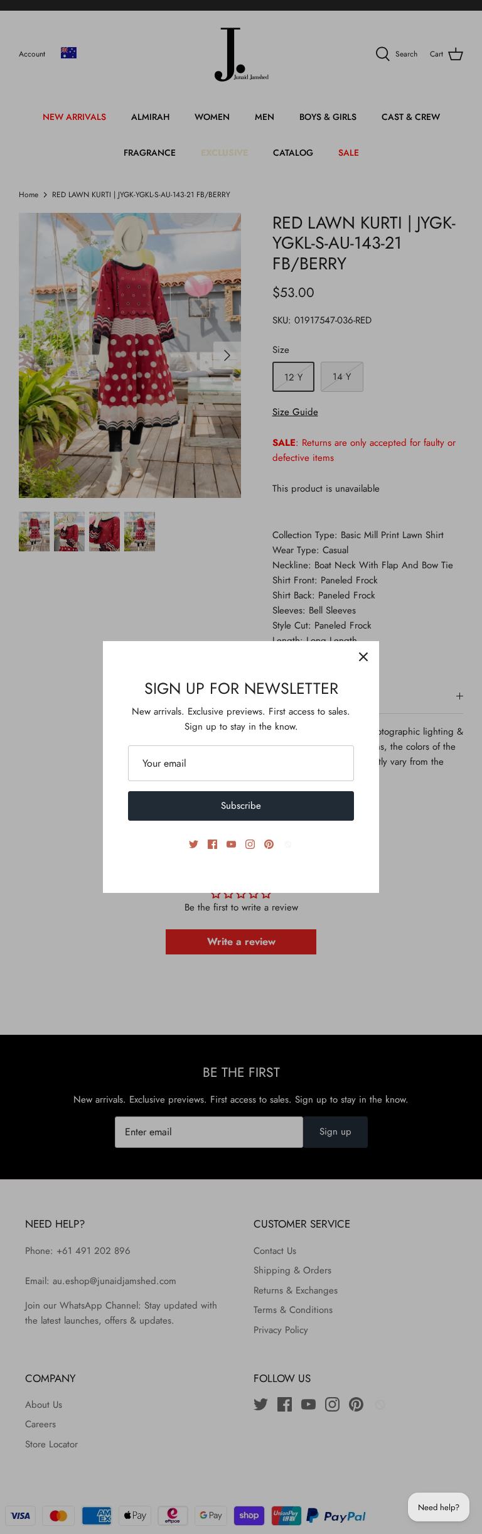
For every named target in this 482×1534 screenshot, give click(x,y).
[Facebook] (212, 844)
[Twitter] (193, 844)
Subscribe (241, 806)
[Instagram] (250, 844)
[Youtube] (231, 844)
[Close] (363, 657)
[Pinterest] (269, 844)
